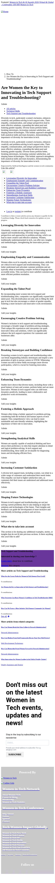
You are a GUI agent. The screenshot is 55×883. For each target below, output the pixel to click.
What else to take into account (19, 202)
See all (4, 616)
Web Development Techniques (12, 643)
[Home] (4, 11)
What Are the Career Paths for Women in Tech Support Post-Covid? (23, 576)
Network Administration (9, 633)
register (18, 211)
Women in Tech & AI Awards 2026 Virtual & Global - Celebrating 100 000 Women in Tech (27, 3)
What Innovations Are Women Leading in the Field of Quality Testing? (24, 659)
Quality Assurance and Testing (12, 665)
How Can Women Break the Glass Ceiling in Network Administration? (23, 627)
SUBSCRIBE (14, 754)
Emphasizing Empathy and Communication (24, 180)
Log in (9, 211)
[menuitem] (11, 795)
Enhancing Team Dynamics (18, 190)
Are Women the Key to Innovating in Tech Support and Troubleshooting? (24, 587)
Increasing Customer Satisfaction (20, 197)
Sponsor (5, 565)
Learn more (6, 561)
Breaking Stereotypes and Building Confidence (26, 188)
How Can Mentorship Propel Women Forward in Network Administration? (25, 648)
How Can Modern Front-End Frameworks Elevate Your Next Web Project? (25, 638)
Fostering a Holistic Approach (19, 193)
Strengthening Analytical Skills (19, 195)
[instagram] (17, 872)
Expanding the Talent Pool (17, 183)
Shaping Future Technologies (18, 200)
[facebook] (4, 872)
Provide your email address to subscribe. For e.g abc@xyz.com (23, 749)
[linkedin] (10, 872)
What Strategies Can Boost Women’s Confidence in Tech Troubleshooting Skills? (27, 597)
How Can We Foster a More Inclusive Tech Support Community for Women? (26, 608)
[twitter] (23, 872)
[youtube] (30, 872)
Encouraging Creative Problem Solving (23, 185)
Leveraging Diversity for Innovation (21, 178)
